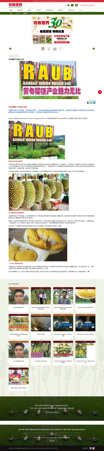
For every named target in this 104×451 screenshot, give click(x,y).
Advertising (49, 10)
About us (60, 10)
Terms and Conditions (64, 437)
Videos (30, 10)
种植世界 (25, 13)
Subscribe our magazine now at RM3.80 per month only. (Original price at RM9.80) (52, 1)
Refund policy (54, 448)
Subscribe (52, 440)
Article (39, 10)
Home (10, 10)
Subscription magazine (87, 5)
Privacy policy (53, 437)
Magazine (20, 10)
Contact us (71, 10)
